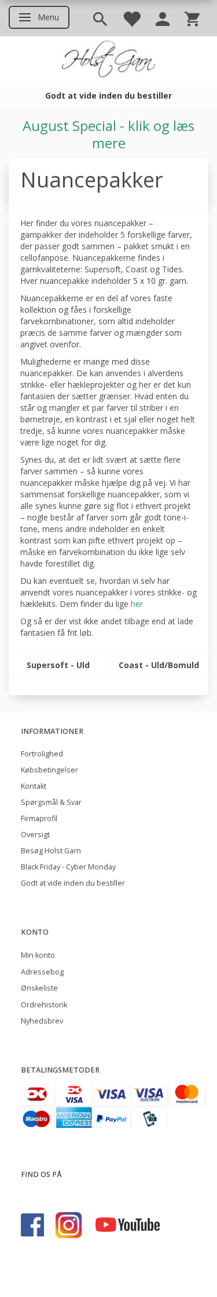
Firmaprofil (39, 818)
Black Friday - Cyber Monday (68, 867)
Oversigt (35, 834)
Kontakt (33, 786)
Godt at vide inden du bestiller (73, 883)
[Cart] (192, 18)
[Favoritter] (131, 18)
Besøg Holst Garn (51, 851)
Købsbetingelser (49, 770)
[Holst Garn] (108, 60)
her (137, 603)
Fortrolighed (42, 754)
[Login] (162, 18)
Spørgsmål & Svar (51, 802)
